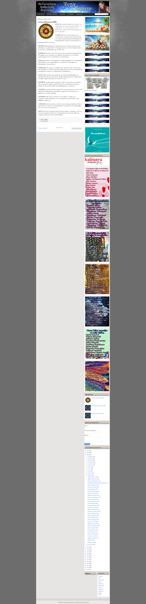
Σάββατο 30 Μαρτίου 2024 (93, 479)
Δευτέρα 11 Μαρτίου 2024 (93, 519)
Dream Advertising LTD (84, 602)
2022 (88, 549)
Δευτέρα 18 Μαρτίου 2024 (93, 505)
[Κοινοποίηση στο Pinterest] (47, 119)
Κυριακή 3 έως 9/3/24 (92, 536)
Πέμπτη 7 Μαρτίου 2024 (93, 527)
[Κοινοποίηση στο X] (44, 119)
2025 (88, 452)
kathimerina (46, 121)
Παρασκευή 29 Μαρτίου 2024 (94, 481)
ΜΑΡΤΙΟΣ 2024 (91, 540)
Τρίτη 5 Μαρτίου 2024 (92, 532)
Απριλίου (90, 473)
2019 (88, 555)
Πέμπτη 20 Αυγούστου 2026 (97, 413)
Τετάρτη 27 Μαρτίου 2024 (93, 487)
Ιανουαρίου (90, 544)
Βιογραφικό (62, 14)
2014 (88, 565)
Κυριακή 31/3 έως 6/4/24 (93, 476)
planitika (100, 593)
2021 (88, 551)
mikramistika (101, 585)
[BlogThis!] (42, 119)
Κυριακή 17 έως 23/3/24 (93, 507)
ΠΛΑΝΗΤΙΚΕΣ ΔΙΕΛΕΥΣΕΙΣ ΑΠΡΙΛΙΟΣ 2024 (97, 483)
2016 (88, 561)
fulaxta (99, 582)
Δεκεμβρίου (90, 456)
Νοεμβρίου (90, 458)
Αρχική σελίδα (40, 14)
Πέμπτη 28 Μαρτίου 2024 (93, 485)
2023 (88, 547)
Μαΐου (89, 471)
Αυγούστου (90, 464)
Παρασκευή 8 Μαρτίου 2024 (94, 525)
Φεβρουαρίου (91, 542)
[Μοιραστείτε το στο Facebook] (45, 119)
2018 (88, 557)
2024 (88, 454)
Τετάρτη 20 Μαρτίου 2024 (93, 501)
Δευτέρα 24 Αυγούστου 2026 (97, 398)
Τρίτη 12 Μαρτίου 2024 (93, 517)
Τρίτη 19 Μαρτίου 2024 (93, 503)
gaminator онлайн (43, 0)
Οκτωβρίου (90, 460)
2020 (88, 553)
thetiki (99, 595)
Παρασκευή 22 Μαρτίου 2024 (94, 497)
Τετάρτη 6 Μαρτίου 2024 (93, 529)
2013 (88, 567)
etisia (99, 578)
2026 (88, 450)
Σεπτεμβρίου (91, 462)
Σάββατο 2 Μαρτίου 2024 (93, 538)
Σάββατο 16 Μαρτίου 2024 (93, 509)
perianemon (100, 591)
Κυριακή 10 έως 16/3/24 (93, 521)
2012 (88, 569)
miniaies (100, 587)
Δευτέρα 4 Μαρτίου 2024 (93, 534)
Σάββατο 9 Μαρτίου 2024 (93, 523)
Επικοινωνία (71, 14)
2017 (88, 559)
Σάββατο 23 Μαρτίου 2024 (93, 495)
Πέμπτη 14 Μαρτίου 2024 (93, 513)
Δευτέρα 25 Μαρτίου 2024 (93, 491)
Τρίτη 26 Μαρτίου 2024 (93, 489)
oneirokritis (100, 589)
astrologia (100, 576)
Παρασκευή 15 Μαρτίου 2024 (94, 511)
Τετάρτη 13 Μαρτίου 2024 (93, 515)
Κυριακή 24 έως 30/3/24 (93, 493)
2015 (88, 563)
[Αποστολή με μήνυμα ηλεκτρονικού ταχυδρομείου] (41, 119)
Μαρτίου (90, 475)
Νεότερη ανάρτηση (43, 128)
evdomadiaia (101, 580)
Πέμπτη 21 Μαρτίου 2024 (93, 499)
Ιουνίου (89, 468)
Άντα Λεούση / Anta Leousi (70, 602)
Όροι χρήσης (79, 14)
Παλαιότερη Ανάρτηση (77, 128)
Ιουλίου (89, 467)
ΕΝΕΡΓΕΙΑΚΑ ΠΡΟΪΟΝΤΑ (52, 14)
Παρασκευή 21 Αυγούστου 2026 (98, 405)
